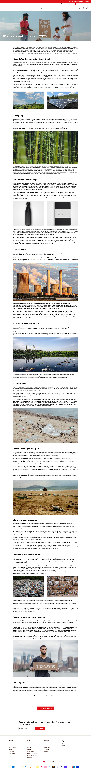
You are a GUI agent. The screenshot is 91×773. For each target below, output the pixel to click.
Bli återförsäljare (47, 747)
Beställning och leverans (32, 753)
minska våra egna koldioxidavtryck (45, 316)
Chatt (28, 745)
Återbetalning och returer (32, 755)
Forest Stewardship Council (71, 167)
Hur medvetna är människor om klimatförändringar (25, 69)
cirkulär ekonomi (21, 570)
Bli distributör (47, 745)
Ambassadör (47, 749)
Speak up (29, 747)
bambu (35, 170)
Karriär (10, 749)
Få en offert (46, 743)
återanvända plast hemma (44, 405)
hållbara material (17, 172)
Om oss (11, 743)
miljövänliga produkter (64, 197)
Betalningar (29, 749)
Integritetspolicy (30, 751)
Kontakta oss (29, 743)
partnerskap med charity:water (22, 195)
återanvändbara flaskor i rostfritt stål (36, 194)
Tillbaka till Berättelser (46, 708)
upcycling (21, 537)
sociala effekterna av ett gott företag (43, 197)
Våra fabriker (12, 751)
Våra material (12, 753)
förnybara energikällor (38, 542)
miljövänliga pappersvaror (19, 194)
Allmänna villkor (30, 757)
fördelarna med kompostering (49, 602)
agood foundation (13, 747)
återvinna (36, 243)
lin (61, 170)
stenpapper (40, 170)
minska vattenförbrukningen (23, 545)
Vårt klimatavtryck (13, 745)
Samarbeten (46, 751)
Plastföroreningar (17, 387)
